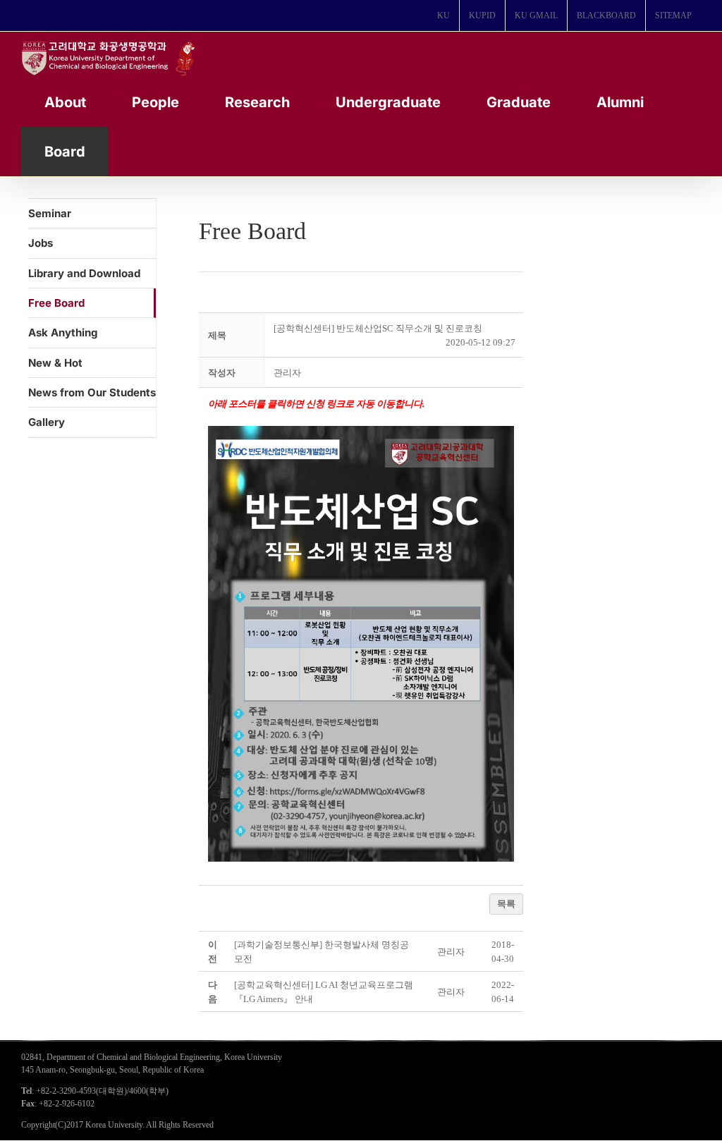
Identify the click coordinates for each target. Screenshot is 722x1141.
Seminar (49, 213)
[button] (287, 372)
